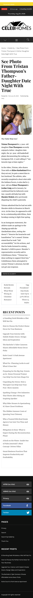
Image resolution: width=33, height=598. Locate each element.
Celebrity (13, 274)
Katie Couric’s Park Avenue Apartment (14, 581)
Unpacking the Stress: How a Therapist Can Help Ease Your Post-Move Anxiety (15, 385)
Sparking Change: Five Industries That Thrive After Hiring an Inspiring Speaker (16, 396)
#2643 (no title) (9, 491)
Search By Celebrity (7, 537)
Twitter (6, 513)
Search (3, 532)
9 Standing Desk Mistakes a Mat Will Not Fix (16, 555)
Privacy (6, 498)
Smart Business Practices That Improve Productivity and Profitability (15, 454)
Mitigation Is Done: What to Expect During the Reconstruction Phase (16, 433)
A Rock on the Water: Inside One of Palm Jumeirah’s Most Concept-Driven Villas (16, 444)
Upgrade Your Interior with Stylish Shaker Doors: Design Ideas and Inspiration (14, 337)
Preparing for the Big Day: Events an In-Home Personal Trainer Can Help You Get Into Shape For (16, 374)
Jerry (2, 98)
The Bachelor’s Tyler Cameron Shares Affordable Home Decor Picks (15, 348)
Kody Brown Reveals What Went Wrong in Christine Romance (9, 292)
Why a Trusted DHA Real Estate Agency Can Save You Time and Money (15, 422)
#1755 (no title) (9, 484)
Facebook (7, 506)
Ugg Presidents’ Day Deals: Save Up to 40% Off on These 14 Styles (24, 294)
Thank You (4, 541)
